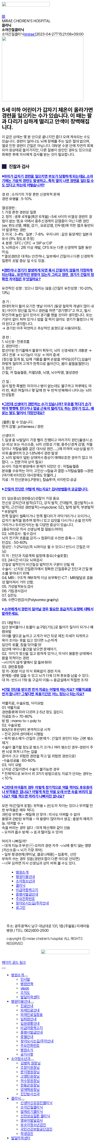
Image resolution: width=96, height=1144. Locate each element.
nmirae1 (30, 34)
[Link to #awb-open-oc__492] (3, 16)
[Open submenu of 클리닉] (22, 1099)
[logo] (26, 5)
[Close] (4, 968)
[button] (48, 180)
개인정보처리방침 (28, 917)
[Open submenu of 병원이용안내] (32, 1002)
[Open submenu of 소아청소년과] (32, 1060)
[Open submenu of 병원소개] (26, 976)
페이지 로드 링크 (14, 962)
